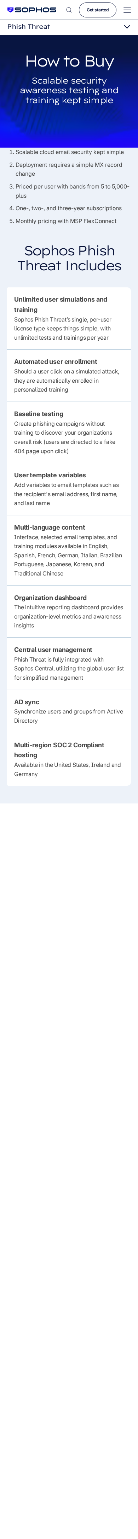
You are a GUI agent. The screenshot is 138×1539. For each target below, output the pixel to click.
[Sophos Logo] (32, 9)
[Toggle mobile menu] (127, 10)
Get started (98, 9)
